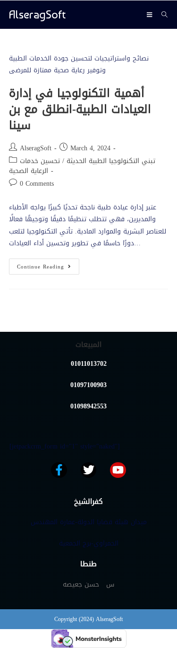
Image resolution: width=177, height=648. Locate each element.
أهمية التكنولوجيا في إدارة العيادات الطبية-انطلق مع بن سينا (80, 109)
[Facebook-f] (59, 470)
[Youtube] (118, 470)
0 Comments (37, 183)
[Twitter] (89, 470)
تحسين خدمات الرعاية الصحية (34, 166)
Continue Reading (48, 265)
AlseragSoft (37, 14)
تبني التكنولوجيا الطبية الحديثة (111, 161)
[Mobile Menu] (150, 14)
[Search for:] (161, 14)
